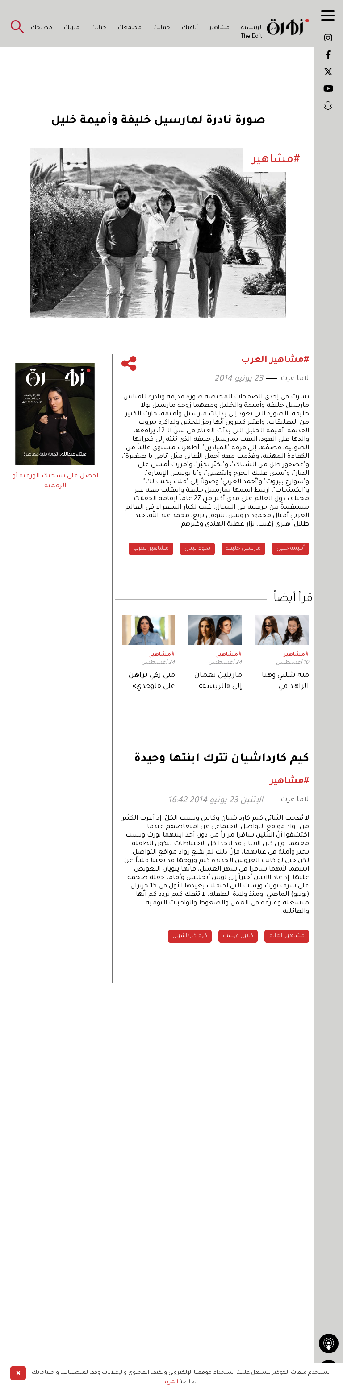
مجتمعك (130, 28)
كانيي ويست (238, 936)
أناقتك (190, 28)
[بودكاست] (329, 1343)
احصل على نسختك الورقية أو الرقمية (55, 481)
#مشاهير (296, 655)
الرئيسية (252, 28)
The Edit (252, 37)
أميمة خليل (290, 549)
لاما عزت (294, 379)
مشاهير (219, 28)
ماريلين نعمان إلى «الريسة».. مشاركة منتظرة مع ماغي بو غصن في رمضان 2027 (215, 682)
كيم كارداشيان (189, 936)
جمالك (161, 28)
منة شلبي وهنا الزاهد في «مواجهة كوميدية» (285, 682)
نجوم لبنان (197, 549)
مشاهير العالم (287, 936)
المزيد (170, 1382)
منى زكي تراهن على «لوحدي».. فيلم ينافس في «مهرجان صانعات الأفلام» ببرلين (150, 682)
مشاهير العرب (151, 549)
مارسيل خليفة (243, 549)
